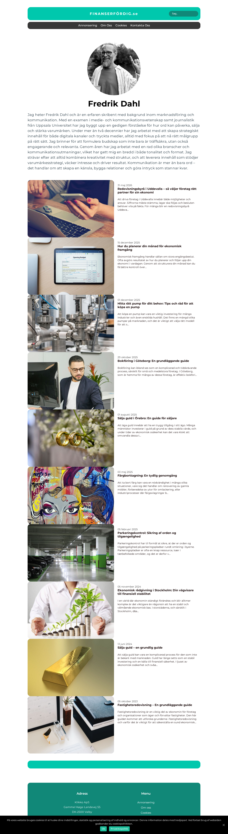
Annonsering (87, 25)
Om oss (106, 25)
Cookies (121, 25)
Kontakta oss (140, 25)
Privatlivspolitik (119, 828)
